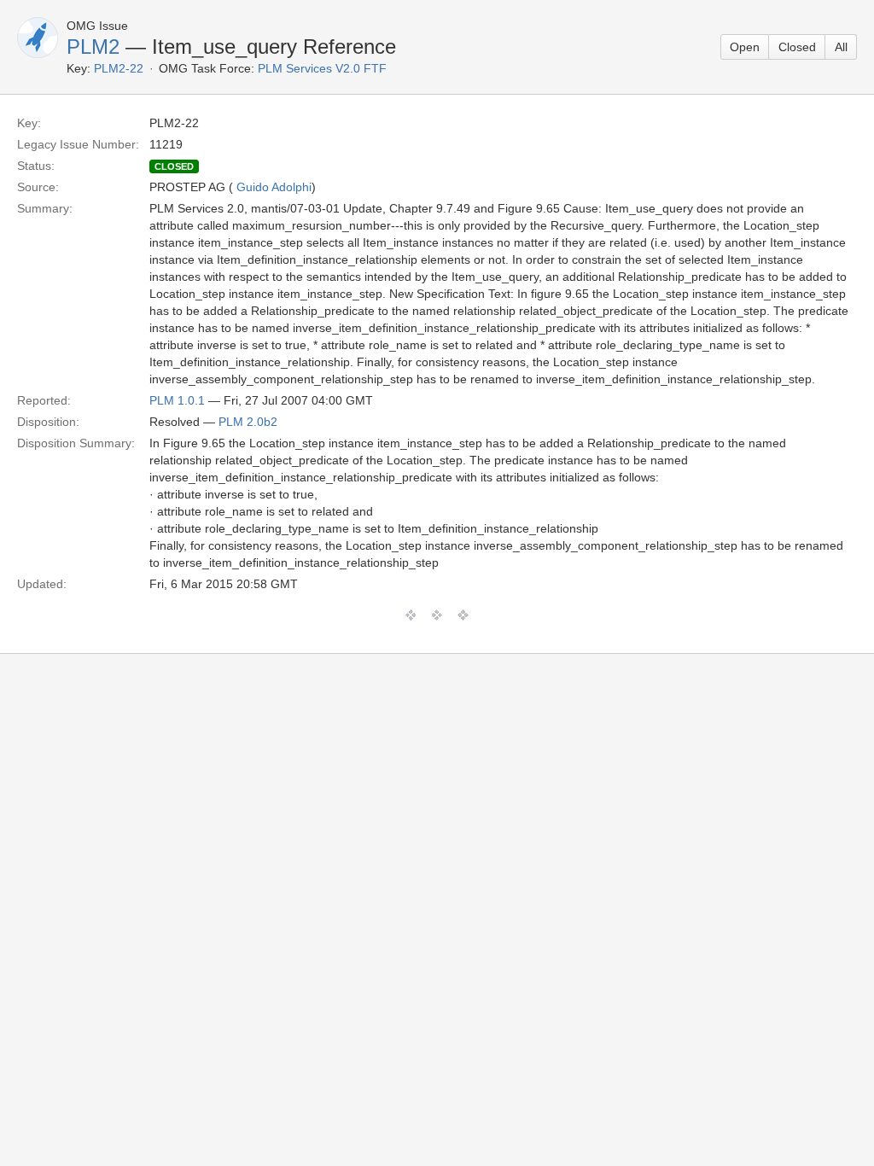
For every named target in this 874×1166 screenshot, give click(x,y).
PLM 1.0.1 (177, 400)
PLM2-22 (118, 68)
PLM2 (93, 46)
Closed (797, 47)
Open (745, 47)
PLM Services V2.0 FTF (322, 68)
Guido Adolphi (274, 187)
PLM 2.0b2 (247, 422)
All (841, 47)
